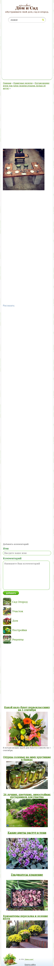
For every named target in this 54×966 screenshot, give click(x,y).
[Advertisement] (27, 52)
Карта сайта (30, 965)
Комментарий (12, 558)
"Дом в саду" (29, 959)
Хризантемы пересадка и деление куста (25, 917)
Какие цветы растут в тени (27, 832)
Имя (6, 548)
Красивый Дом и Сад (27, 7)
